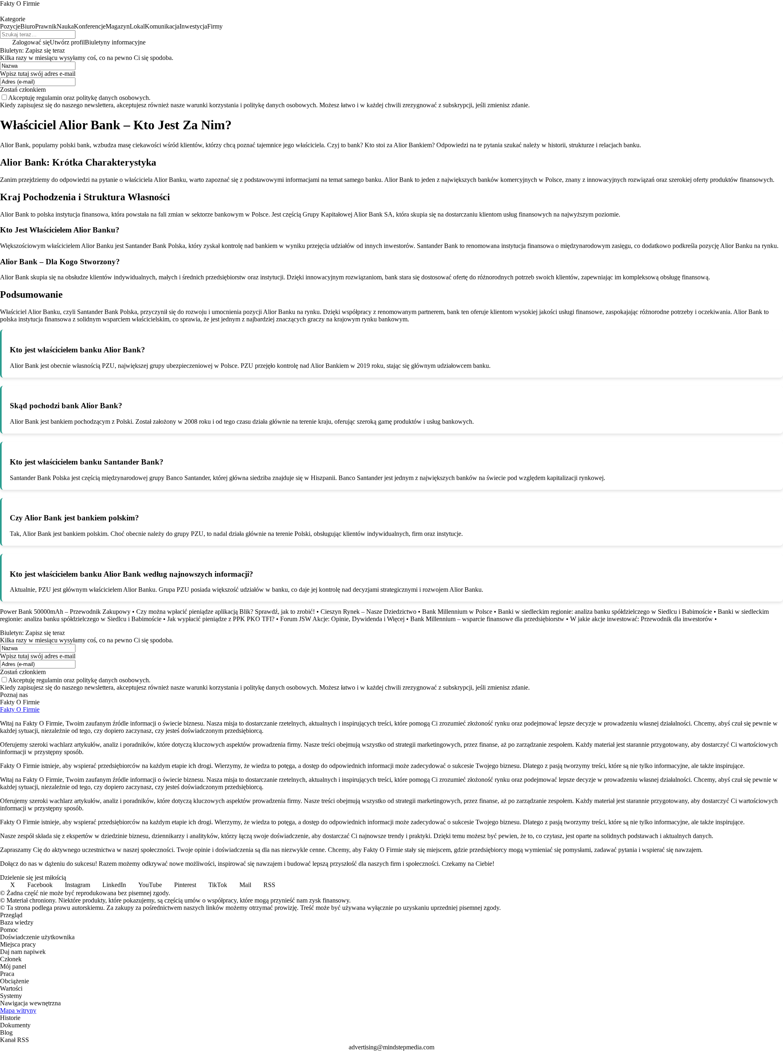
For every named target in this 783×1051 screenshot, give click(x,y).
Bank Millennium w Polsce (457, 611)
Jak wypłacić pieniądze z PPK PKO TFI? (220, 618)
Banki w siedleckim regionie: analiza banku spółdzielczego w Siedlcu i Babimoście (605, 611)
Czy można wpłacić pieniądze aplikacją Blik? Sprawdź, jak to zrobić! (225, 611)
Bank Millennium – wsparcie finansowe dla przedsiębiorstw (487, 618)
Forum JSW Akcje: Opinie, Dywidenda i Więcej (342, 618)
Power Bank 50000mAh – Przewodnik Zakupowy (65, 611)
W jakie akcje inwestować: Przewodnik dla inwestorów (641, 618)
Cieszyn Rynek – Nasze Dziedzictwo (368, 611)
